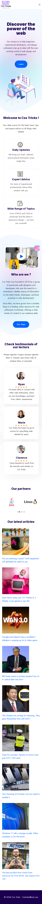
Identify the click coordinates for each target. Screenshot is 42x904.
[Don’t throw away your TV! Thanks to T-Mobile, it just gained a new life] (21, 580)
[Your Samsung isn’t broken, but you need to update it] (21, 777)
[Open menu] (39, 4)
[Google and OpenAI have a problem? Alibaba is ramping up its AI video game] (21, 620)
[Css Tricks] (6, 5)
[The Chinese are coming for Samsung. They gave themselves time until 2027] (21, 698)
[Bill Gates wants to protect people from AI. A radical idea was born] (21, 659)
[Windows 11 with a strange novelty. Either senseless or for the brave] (21, 816)
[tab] (17, 511)
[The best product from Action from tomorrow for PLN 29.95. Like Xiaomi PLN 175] (21, 855)
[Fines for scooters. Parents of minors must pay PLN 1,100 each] (21, 738)
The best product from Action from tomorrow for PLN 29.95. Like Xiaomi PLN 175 (20, 876)
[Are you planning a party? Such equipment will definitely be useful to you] (21, 541)
